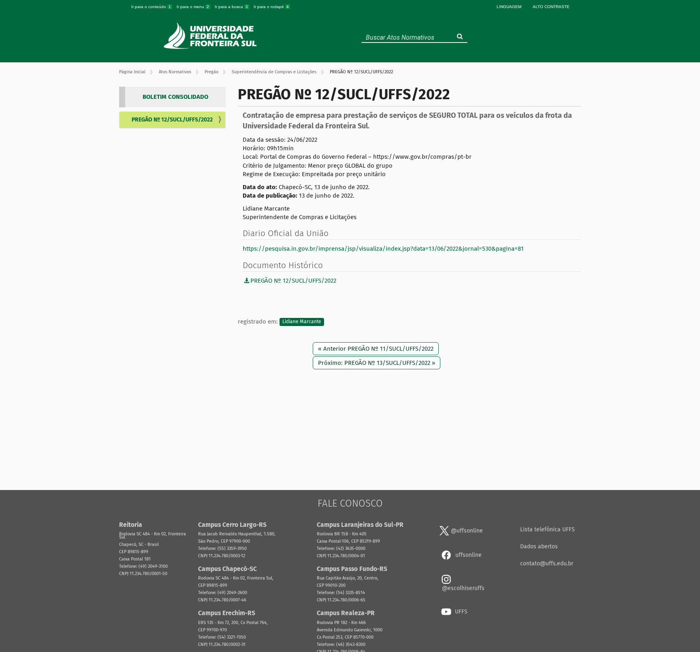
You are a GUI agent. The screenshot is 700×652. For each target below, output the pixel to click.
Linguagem (509, 6)
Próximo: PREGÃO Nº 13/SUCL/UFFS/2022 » (376, 362)
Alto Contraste (551, 6)
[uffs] (211, 35)
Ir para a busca (231, 6)
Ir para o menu (193, 6)
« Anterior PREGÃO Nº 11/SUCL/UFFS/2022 (375, 348)
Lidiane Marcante (301, 322)
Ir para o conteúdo (151, 6)
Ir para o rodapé (271, 6)
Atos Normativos (175, 72)
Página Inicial (132, 72)
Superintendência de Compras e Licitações (274, 72)
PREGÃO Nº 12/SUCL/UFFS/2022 (172, 119)
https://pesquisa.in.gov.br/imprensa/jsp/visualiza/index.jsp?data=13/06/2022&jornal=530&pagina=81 (383, 248)
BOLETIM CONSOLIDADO (175, 96)
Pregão (211, 72)
